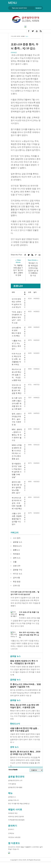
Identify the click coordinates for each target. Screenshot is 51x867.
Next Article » (33, 260)
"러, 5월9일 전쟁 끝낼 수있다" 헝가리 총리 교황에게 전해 (18, 270)
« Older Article (18, 261)
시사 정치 (16, 538)
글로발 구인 (17, 570)
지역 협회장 (12, 784)
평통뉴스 (16, 550)
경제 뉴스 (16, 558)
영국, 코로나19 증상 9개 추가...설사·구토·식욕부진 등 (16, 419)
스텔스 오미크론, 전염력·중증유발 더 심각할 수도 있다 (17, 518)
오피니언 (16, 585)
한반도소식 (17, 546)
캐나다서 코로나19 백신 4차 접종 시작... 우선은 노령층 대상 (16, 374)
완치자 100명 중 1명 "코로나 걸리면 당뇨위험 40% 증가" (17, 487)
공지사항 (16, 578)
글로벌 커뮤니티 (13, 800)
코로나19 (16, 566)
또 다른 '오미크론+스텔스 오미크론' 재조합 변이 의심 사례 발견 (17, 403)
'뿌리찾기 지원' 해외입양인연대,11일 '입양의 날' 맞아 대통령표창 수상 (33, 269)
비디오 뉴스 (17, 574)
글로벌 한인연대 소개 (15, 780)
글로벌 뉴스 (17, 542)
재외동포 (16, 554)
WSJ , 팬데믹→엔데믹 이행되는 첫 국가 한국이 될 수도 (17, 434)
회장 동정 (16, 582)
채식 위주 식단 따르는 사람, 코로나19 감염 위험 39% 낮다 (29, 635)
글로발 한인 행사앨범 (15, 787)
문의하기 (11, 829)
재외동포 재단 (12, 813)
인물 (14, 562)
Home (23, 36)
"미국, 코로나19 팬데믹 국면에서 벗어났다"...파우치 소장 (17, 317)
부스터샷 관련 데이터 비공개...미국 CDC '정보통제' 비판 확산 (17, 503)
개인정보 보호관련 (14, 837)
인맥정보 (11, 833)
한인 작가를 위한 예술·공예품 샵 (18, 803)
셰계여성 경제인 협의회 (16, 816)
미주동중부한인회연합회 (16, 820)
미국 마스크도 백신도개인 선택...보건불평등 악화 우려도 (16, 359)
